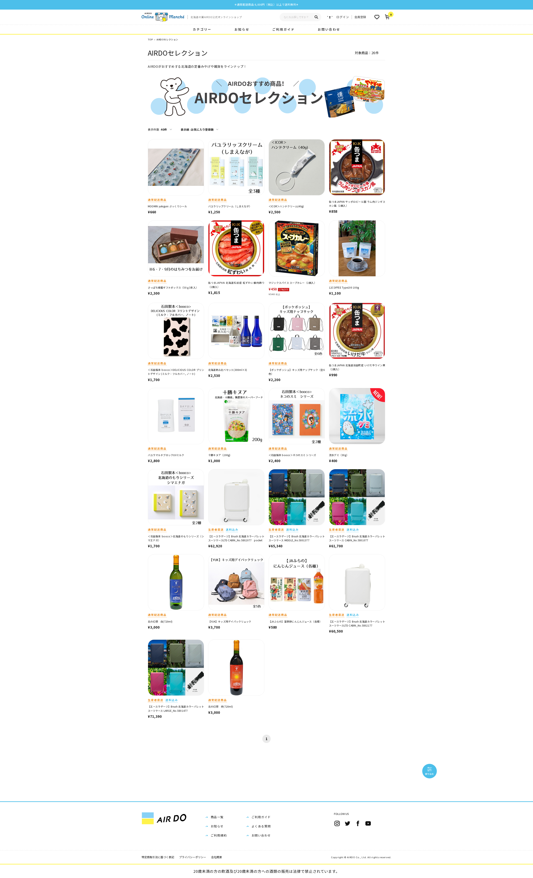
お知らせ (241, 29)
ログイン (342, 17)
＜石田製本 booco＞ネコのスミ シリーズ (292, 455)
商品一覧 (217, 817)
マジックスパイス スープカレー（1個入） (292, 282)
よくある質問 (261, 826)
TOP (150, 39)
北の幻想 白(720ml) (160, 621)
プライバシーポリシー (192, 857)
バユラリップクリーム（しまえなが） (230, 206)
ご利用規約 (219, 835)
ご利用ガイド (283, 29)
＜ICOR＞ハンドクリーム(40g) (286, 206)
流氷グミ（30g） (339, 455)
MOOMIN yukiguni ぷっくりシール (167, 206)
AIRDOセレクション (167, 39)
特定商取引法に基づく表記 (158, 857)
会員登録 (360, 17)
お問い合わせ (329, 29)
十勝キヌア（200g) (219, 455)
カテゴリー (202, 29)
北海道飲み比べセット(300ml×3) (227, 369)
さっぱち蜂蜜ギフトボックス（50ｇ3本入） (173, 287)
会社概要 (216, 857)
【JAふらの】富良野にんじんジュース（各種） (295, 621)
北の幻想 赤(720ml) (220, 706)
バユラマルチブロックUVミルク (166, 455)
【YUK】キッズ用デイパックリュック (229, 621)
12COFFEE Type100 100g (344, 287)
